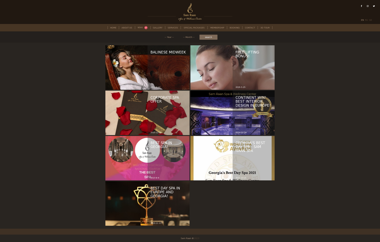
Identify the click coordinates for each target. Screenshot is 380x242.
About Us (127, 28)
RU (366, 20)
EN (362, 20)
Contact (250, 28)
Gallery (157, 28)
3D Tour (265, 28)
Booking (235, 28)
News (140, 28)
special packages (194, 28)
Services (173, 28)
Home (113, 28)
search (208, 37)
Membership (217, 28)
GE (370, 20)
